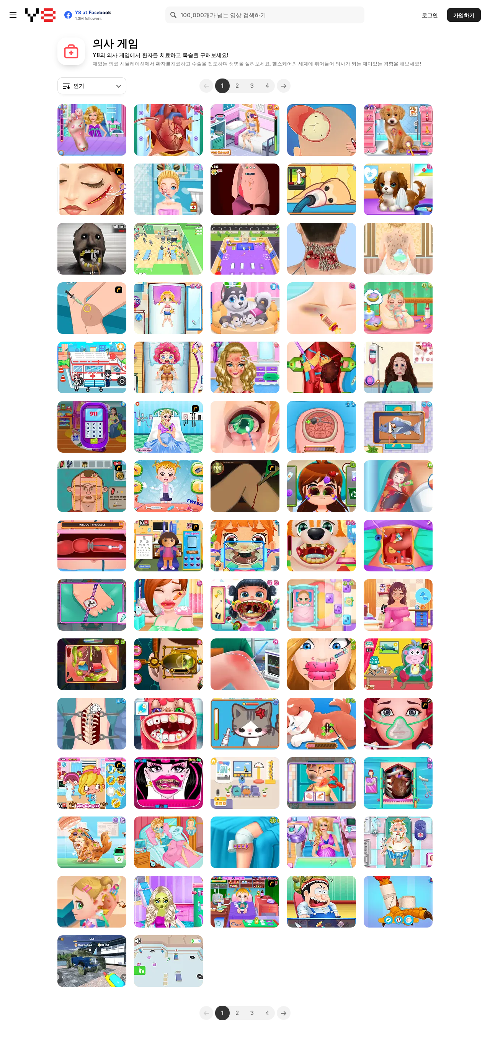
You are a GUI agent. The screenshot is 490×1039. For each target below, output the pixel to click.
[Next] (284, 86)
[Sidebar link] (13, 15)
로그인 (430, 15)
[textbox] (92, 86)
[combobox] (91, 85)
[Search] (173, 15)
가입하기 (464, 15)
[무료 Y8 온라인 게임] (40, 15)
